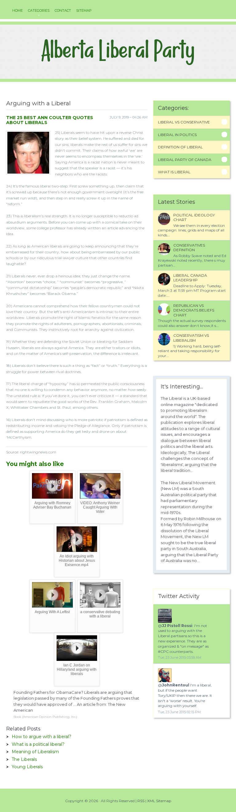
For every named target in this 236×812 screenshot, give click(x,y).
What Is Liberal (174, 172)
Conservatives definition (189, 247)
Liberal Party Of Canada (184, 159)
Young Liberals (27, 767)
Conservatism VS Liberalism (191, 338)
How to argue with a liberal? (41, 736)
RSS (140, 800)
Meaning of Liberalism (35, 751)
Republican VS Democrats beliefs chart (193, 310)
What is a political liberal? (38, 744)
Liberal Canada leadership (190, 278)
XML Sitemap (159, 800)
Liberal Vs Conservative (184, 122)
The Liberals (24, 759)
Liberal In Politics (177, 134)
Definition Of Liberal (180, 147)
